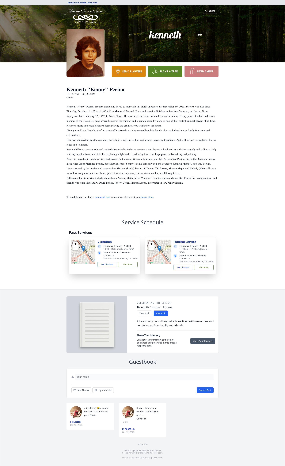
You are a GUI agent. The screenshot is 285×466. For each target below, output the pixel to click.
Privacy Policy (134, 453)
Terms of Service (150, 453)
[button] (83, 249)
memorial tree (102, 197)
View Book (144, 313)
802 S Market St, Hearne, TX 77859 (120, 258)
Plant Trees (128, 264)
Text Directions (107, 264)
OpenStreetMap (145, 457)
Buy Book (160, 313)
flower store (147, 197)
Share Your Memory (202, 341)
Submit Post (205, 390)
